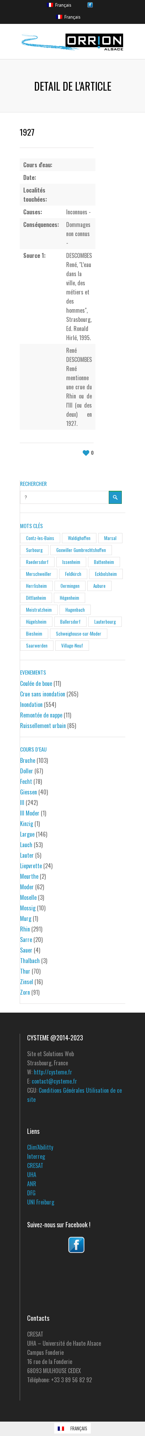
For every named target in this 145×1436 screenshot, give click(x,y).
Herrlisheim (36, 585)
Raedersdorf (37, 561)
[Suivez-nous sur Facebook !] (76, 1245)
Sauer (26, 950)
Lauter (27, 855)
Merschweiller (38, 573)
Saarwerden (37, 645)
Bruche (27, 760)
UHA (31, 1174)
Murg (25, 918)
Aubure (99, 585)
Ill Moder (29, 813)
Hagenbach (75, 609)
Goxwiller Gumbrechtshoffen (81, 549)
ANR (31, 1184)
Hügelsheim (36, 621)
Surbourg (34, 549)
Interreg (36, 1156)
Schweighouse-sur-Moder (78, 633)
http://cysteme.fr (53, 1072)
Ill (22, 802)
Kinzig (26, 823)
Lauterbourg (105, 621)
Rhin (25, 929)
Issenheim (71, 561)
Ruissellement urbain (43, 725)
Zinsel (26, 981)
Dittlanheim (36, 597)
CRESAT (35, 1165)
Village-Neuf (72, 645)
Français (62, 5)
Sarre (26, 939)
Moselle (28, 897)
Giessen (28, 792)
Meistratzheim (39, 609)
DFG (31, 1193)
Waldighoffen (79, 537)
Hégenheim (69, 597)
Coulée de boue (36, 683)
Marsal (110, 537)
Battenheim (104, 561)
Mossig (28, 908)
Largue (27, 834)
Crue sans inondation (42, 694)
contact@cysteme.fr (54, 1081)
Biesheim (34, 633)
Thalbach (30, 960)
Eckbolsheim (106, 573)
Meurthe (29, 876)
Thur (25, 971)
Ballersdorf (70, 621)
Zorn (25, 992)
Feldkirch (73, 573)
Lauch (26, 844)
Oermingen (70, 585)
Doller (26, 771)
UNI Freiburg (40, 1202)
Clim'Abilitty (40, 1147)
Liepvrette (31, 866)
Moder (27, 887)
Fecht (26, 781)
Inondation (31, 704)
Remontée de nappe (41, 715)
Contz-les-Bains (40, 537)
